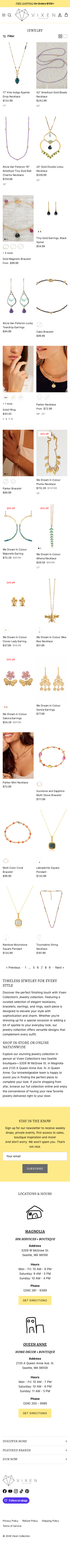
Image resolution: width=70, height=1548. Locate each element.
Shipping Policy (50, 1520)
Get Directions (35, 1300)
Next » (59, 967)
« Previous (13, 967)
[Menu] (3, 15)
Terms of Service (12, 1525)
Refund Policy (30, 1520)
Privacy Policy (10, 1520)
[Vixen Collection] (35, 15)
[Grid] (60, 36)
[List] (65, 36)
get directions (35, 1413)
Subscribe (35, 1168)
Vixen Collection (21, 1535)
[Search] (11, 15)
